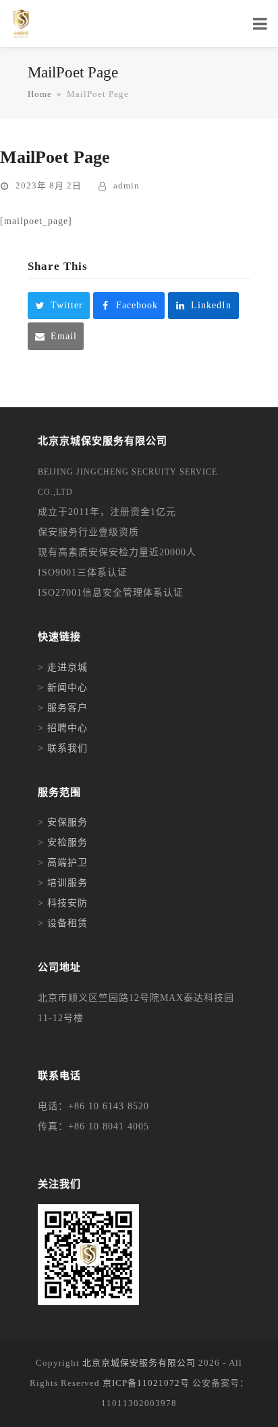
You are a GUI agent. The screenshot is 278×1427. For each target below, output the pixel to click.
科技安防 (67, 903)
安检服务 (67, 842)
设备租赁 (67, 923)
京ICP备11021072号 (146, 1383)
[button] (59, 306)
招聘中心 (67, 728)
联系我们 (67, 748)
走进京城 (67, 667)
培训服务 (67, 883)
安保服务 (67, 822)
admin (126, 185)
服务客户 (67, 708)
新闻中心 (67, 688)
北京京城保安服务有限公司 (139, 1363)
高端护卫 (67, 863)
